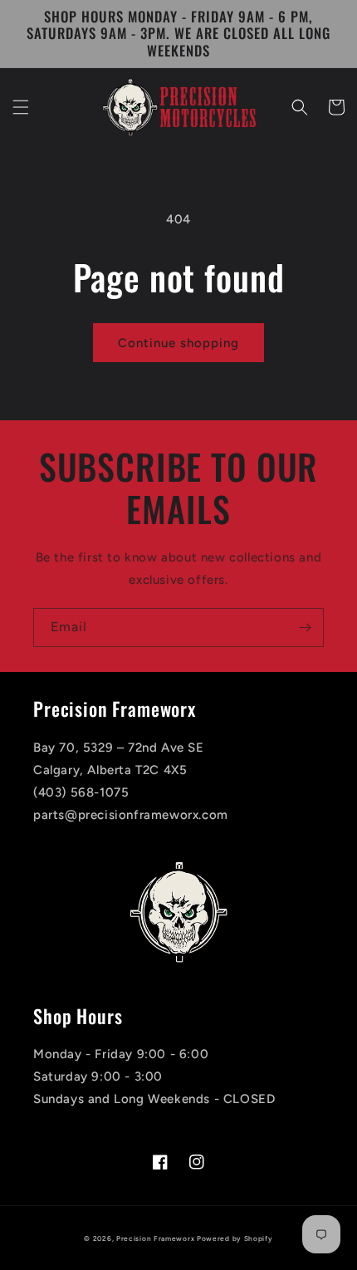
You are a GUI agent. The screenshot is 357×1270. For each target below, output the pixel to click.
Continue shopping (178, 343)
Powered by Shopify (235, 1238)
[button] (20, 107)
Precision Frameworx (155, 1238)
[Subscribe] (304, 627)
